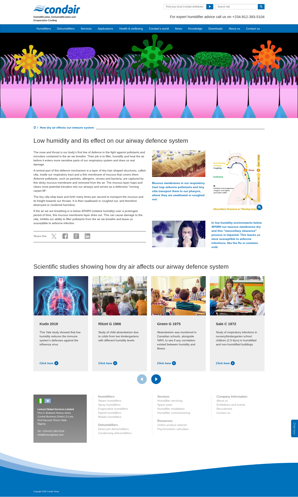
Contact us (253, 28)
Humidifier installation (171, 408)
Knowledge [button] (195, 28)
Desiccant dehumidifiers (113, 429)
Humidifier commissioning (173, 412)
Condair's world (159, 28)
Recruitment (224, 408)
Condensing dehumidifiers (115, 433)
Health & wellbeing (131, 28)
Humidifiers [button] (43, 28)
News (178, 28)
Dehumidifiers (66, 28)
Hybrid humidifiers (109, 412)
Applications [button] (105, 28)
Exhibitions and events (231, 404)
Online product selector (172, 425)
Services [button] (86, 28)
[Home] (34, 127)
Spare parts (164, 404)
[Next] (156, 379)
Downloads (215, 28)
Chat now (294, 428)
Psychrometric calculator (173, 429)
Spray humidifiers (109, 404)
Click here (46, 363)
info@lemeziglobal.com (50, 434)
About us (234, 28)
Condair (56, 9)
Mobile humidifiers (109, 416)
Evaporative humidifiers (113, 408)
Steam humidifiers (109, 400)
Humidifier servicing (169, 400)
